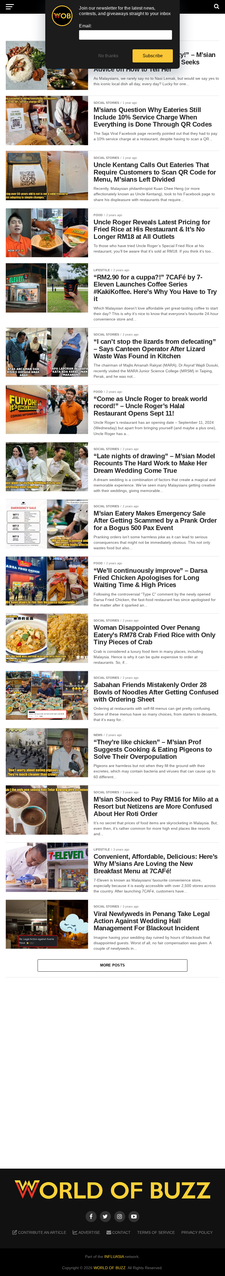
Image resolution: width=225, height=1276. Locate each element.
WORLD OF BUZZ (110, 1268)
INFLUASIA (114, 1256)
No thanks (108, 55)
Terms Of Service (156, 1232)
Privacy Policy (197, 1232)
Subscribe (153, 55)
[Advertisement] (112, 1069)
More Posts (112, 965)
